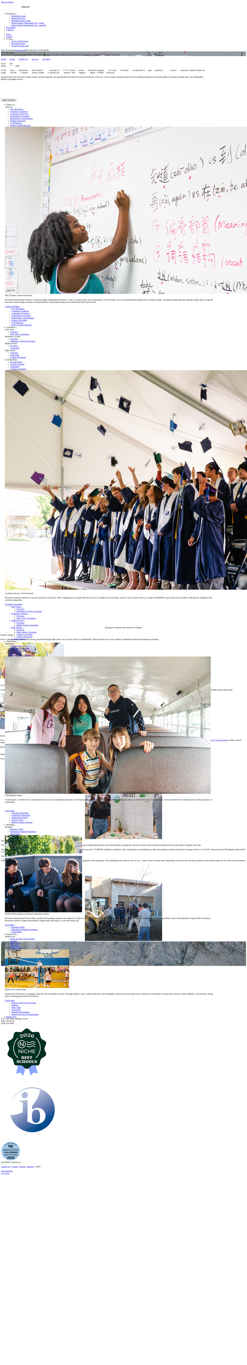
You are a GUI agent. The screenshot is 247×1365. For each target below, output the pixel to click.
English (25, 7)
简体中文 (4, 7)
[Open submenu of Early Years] (22, 607)
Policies (22, 1167)
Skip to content (7, 2)
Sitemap (30, 1167)
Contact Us (5, 1167)
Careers (15, 1167)
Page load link (7, 1171)
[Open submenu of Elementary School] (28, 614)
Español (15, 7)
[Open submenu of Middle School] (24, 621)
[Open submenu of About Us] (15, 105)
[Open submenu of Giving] (13, 39)
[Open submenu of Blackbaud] (16, 14)
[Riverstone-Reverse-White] (95, 97)
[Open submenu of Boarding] (15, 825)
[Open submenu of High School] (23, 628)
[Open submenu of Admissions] (17, 642)
